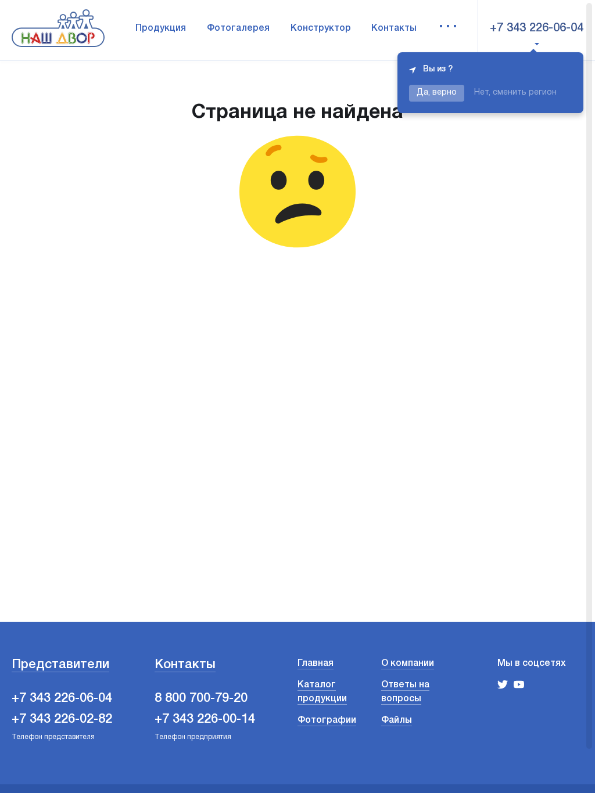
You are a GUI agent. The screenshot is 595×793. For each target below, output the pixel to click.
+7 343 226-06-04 (536, 28)
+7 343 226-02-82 (62, 719)
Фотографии (327, 720)
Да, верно (437, 92)
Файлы (396, 720)
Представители (60, 665)
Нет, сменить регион (515, 92)
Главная (316, 663)
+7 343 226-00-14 (205, 719)
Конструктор (321, 28)
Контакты (394, 28)
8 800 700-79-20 (201, 698)
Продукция (160, 28)
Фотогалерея (238, 28)
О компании (407, 663)
